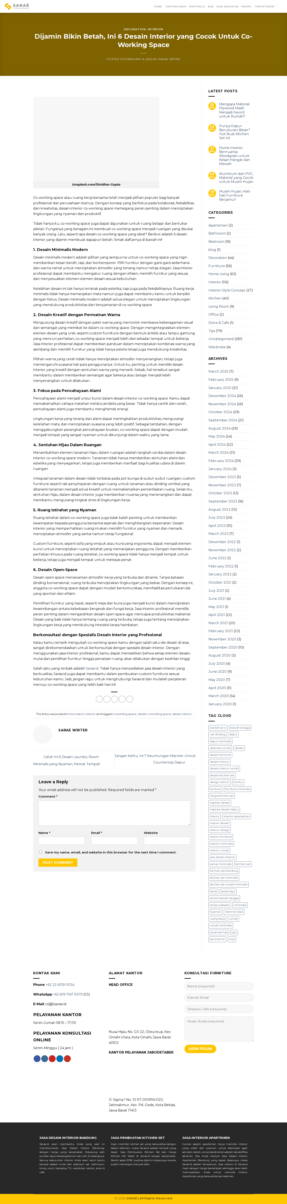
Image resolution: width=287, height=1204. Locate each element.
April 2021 (216, 615)
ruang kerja (217, 918)
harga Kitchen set (222, 795)
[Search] (282, 6)
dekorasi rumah (220, 748)
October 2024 (220, 412)
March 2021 (218, 623)
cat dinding (217, 734)
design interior (219, 782)
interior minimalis (221, 843)
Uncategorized (221, 339)
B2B (210, 6)
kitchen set (243, 864)
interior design (219, 830)
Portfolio (197, 6)
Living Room (218, 307)
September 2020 (222, 647)
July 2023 (216, 518)
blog (212, 250)
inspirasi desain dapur (224, 809)
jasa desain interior (222, 857)
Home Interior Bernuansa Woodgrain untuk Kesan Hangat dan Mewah (234, 156)
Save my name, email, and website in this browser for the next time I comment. (110, 852)
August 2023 (219, 510)
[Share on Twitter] (106, 699)
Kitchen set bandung (224, 870)
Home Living (218, 274)
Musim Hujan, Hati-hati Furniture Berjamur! (235, 195)
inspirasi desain (220, 802)
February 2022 (221, 566)
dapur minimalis (220, 741)
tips (234, 932)
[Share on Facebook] (99, 699)
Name (44, 833)
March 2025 (218, 371)
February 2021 (220, 631)
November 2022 (222, 550)
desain (239, 748)
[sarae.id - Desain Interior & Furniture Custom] (16, 6)
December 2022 (222, 542)
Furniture (216, 266)
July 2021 (216, 591)
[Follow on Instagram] (44, 1058)
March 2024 (218, 453)
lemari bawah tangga (224, 898)
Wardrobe (217, 347)
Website (151, 833)
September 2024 (222, 420)
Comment (47, 796)
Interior (155, 29)
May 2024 (216, 436)
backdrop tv (218, 727)
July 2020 (216, 664)
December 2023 (222, 477)
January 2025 (219, 388)
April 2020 (217, 688)
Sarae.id (92, 668)
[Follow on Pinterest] (52, 1058)
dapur (233, 734)
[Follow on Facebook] (37, 1058)
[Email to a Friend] (114, 699)
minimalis (240, 905)
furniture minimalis (237, 789)
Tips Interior (264, 6)
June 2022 (217, 558)
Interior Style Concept (227, 290)
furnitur (238, 782)
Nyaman (215, 911)
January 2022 (220, 574)
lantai (213, 891)
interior (215, 816)
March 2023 (218, 534)
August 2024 (219, 428)
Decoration (135, 29)
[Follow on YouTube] (67, 1058)
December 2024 (222, 396)
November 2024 (222, 404)
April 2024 (217, 445)
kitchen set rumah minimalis (228, 884)
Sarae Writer (169, 59)
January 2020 (220, 704)
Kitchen (214, 298)
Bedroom (216, 242)
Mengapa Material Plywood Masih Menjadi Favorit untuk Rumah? (234, 110)
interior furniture (221, 836)
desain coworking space (154, 714)
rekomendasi (234, 911)
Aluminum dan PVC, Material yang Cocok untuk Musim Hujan (236, 178)
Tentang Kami (175, 6)
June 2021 (217, 599)
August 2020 (219, 655)
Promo (246, 6)
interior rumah (219, 850)
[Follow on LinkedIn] (59, 1058)
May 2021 (216, 607)
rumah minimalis (221, 925)
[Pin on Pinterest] (122, 699)
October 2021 (219, 582)
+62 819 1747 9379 (68, 994)
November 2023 (222, 485)
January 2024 (220, 469)
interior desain (219, 823)
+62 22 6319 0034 (60, 985)
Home (158, 6)
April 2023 (217, 526)
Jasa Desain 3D (227, 6)
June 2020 (217, 672)
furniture (215, 789)
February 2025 (220, 380)
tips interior (217, 939)
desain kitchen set (222, 775)
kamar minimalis (221, 864)
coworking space (125, 714)
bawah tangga (240, 727)
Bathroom (217, 233)
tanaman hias (219, 932)
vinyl (232, 939)
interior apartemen (237, 816)
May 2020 (216, 680)
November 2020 (222, 639)
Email (96, 833)
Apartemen (218, 225)
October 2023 (220, 493)
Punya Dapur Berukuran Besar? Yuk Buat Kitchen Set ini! (234, 132)
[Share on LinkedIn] (129, 699)
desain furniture (220, 754)
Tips (211, 331)
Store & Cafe (218, 323)
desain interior (182, 714)
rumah (233, 918)
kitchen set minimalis (224, 877)
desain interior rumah (224, 768)
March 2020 (218, 696)
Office (213, 314)
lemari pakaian (220, 905)
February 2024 (221, 461)
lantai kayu (228, 891)
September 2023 (222, 501)
